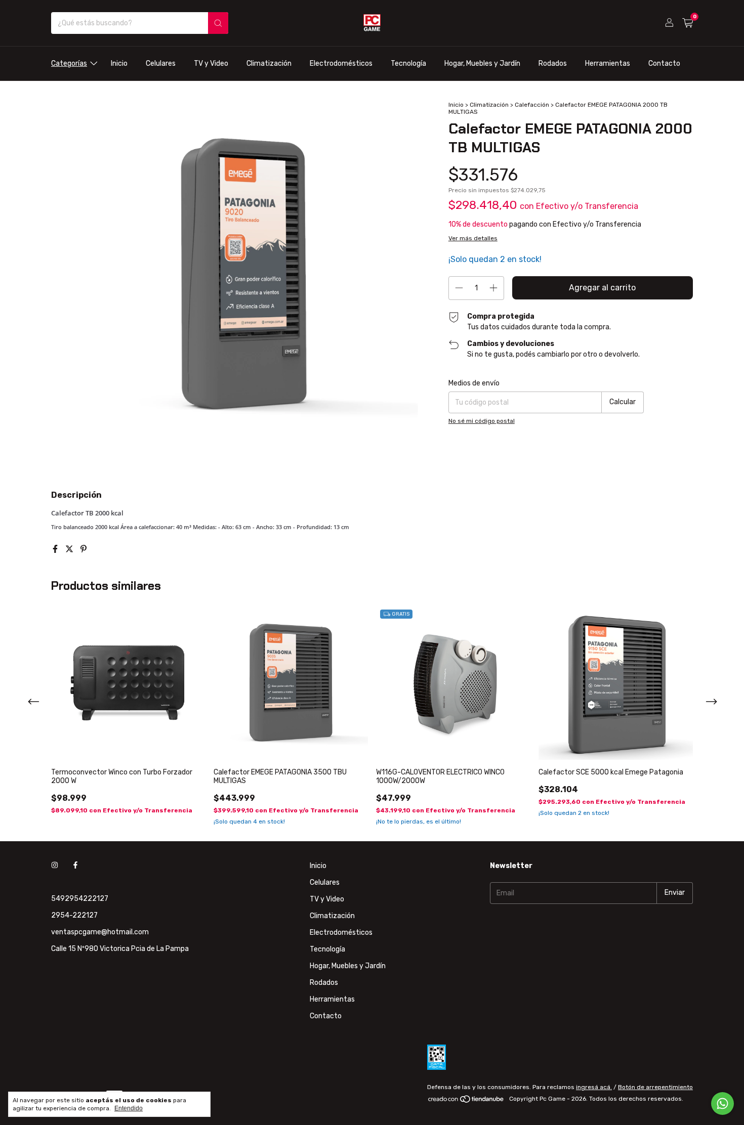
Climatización (269, 63)
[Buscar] (218, 23)
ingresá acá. (594, 1087)
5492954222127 (79, 898)
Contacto (664, 63)
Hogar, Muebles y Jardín (482, 63)
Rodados (553, 63)
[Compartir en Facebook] (56, 549)
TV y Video (211, 63)
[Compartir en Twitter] (70, 549)
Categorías (69, 63)
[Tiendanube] (466, 1101)
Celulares (161, 63)
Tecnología (408, 63)
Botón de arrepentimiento (655, 1087)
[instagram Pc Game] (54, 865)
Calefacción (532, 104)
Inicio (119, 63)
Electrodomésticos (341, 63)
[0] (687, 23)
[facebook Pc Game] (75, 865)
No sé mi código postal (481, 420)
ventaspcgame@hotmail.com (100, 932)
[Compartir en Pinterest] (83, 549)
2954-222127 (74, 915)
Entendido (128, 1108)
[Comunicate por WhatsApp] (722, 1103)
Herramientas (607, 63)
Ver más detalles (473, 238)
